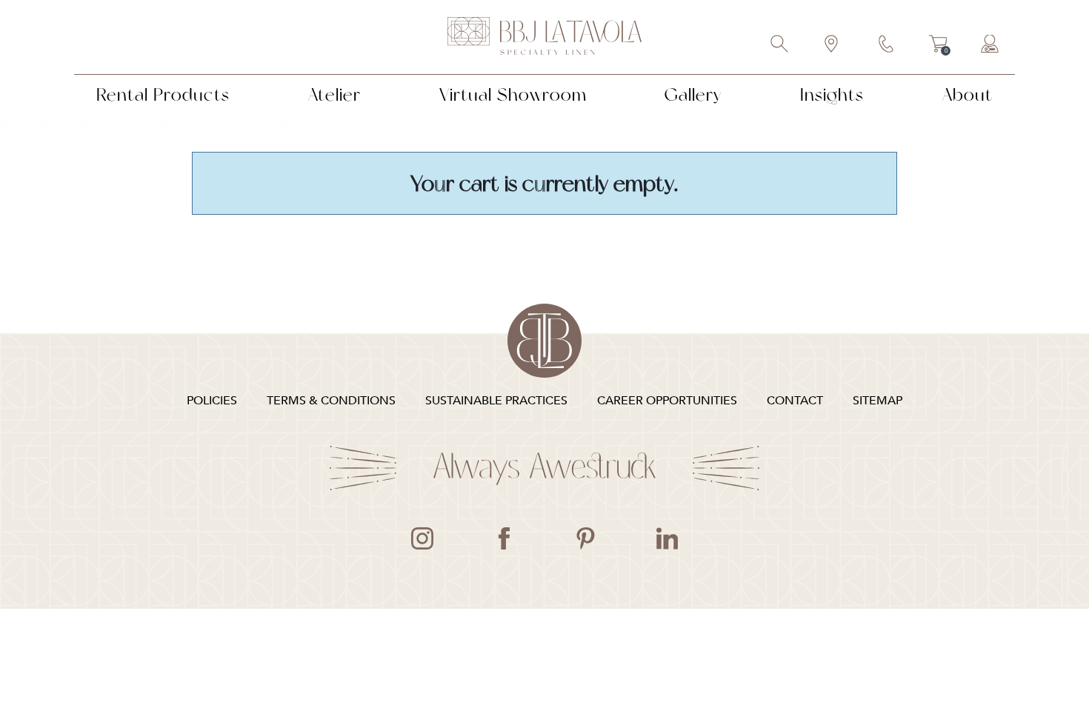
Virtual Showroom (513, 94)
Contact (886, 45)
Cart (938, 46)
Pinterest (585, 538)
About (967, 94)
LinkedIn (667, 538)
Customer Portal (990, 45)
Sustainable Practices (496, 401)
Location (832, 45)
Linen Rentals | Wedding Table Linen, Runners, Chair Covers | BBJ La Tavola (544, 37)
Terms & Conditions (331, 401)
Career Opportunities (667, 401)
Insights (832, 94)
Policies (212, 401)
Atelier (334, 94)
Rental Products (163, 94)
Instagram (422, 538)
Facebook (504, 538)
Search (780, 45)
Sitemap (877, 401)
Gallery (693, 94)
